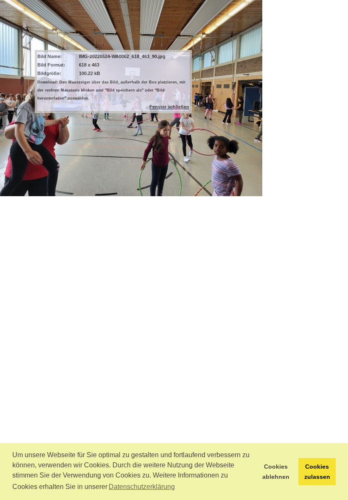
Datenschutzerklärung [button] (142, 486)
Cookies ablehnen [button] (275, 471)
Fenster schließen (169, 106)
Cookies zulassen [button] (317, 471)
